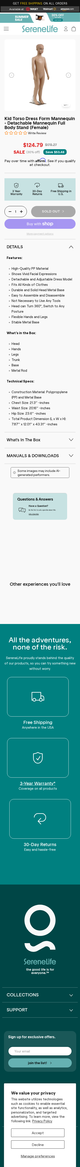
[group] (40, 18)
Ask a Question (34, 514)
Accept (38, 1132)
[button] (73, 28)
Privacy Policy (42, 1121)
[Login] (65, 28)
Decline (38, 1144)
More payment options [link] (40, 233)
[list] (40, 75)
